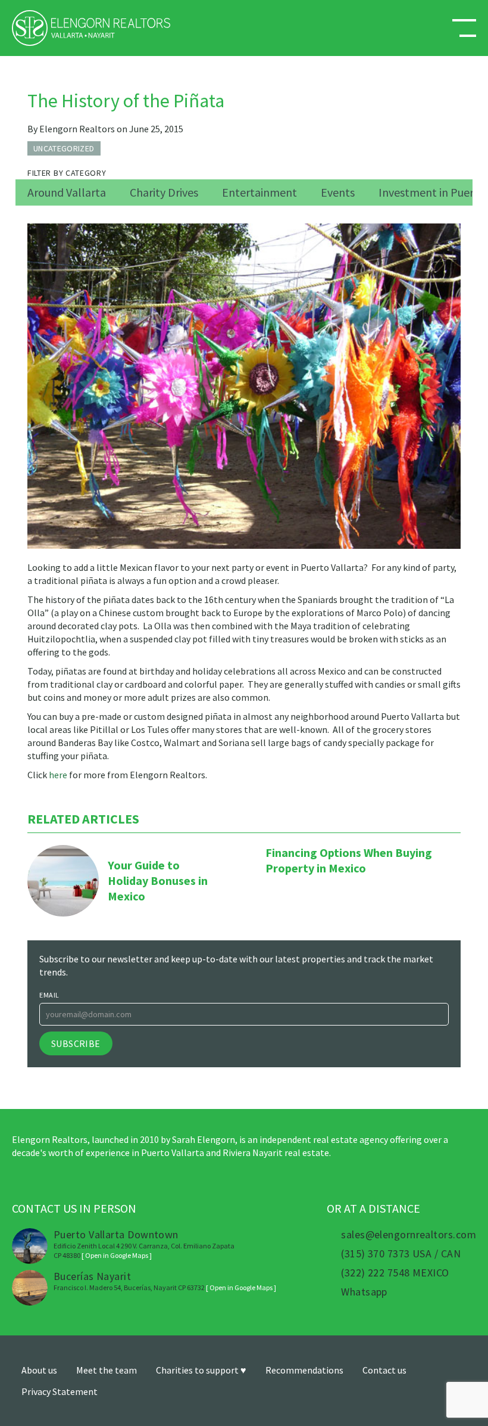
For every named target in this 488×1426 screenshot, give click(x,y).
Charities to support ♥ (201, 1370)
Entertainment (259, 192)
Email (49, 994)
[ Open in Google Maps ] (117, 1255)
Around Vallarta (66, 192)
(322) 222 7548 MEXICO (395, 1272)
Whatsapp (364, 1291)
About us (39, 1370)
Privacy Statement (59, 1391)
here (58, 775)
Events (338, 192)
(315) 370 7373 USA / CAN (401, 1253)
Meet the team (106, 1370)
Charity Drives (164, 192)
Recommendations (304, 1370)
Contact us (384, 1370)
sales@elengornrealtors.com (408, 1234)
